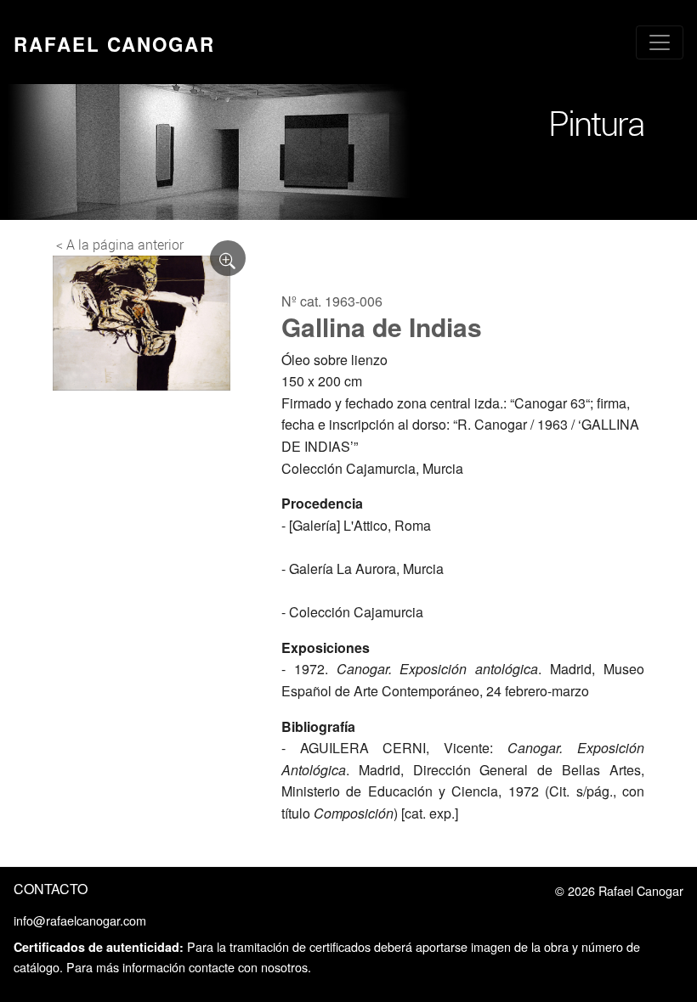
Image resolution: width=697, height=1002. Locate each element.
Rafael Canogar (114, 44)
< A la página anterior (120, 244)
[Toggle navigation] (659, 42)
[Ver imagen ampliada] (228, 258)
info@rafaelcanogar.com (80, 920)
